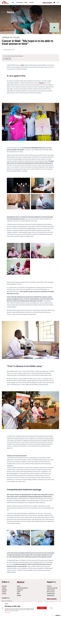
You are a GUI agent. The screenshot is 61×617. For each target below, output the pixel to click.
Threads (4, 588)
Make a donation (47, 2)
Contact (31, 2)
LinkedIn (4, 593)
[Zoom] (30, 123)
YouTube (4, 591)
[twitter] (7, 59)
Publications (20, 589)
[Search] (56, 2)
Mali (11, 37)
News (26, 2)
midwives (41, 83)
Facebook (4, 586)
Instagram (4, 589)
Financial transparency (22, 588)
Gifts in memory (51, 589)
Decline (51, 607)
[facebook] (4, 59)
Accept (42, 607)
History (18, 586)
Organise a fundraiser (52, 588)
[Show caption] (57, 139)
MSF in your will (50, 591)
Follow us (49, 586)
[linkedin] (10, 59)
